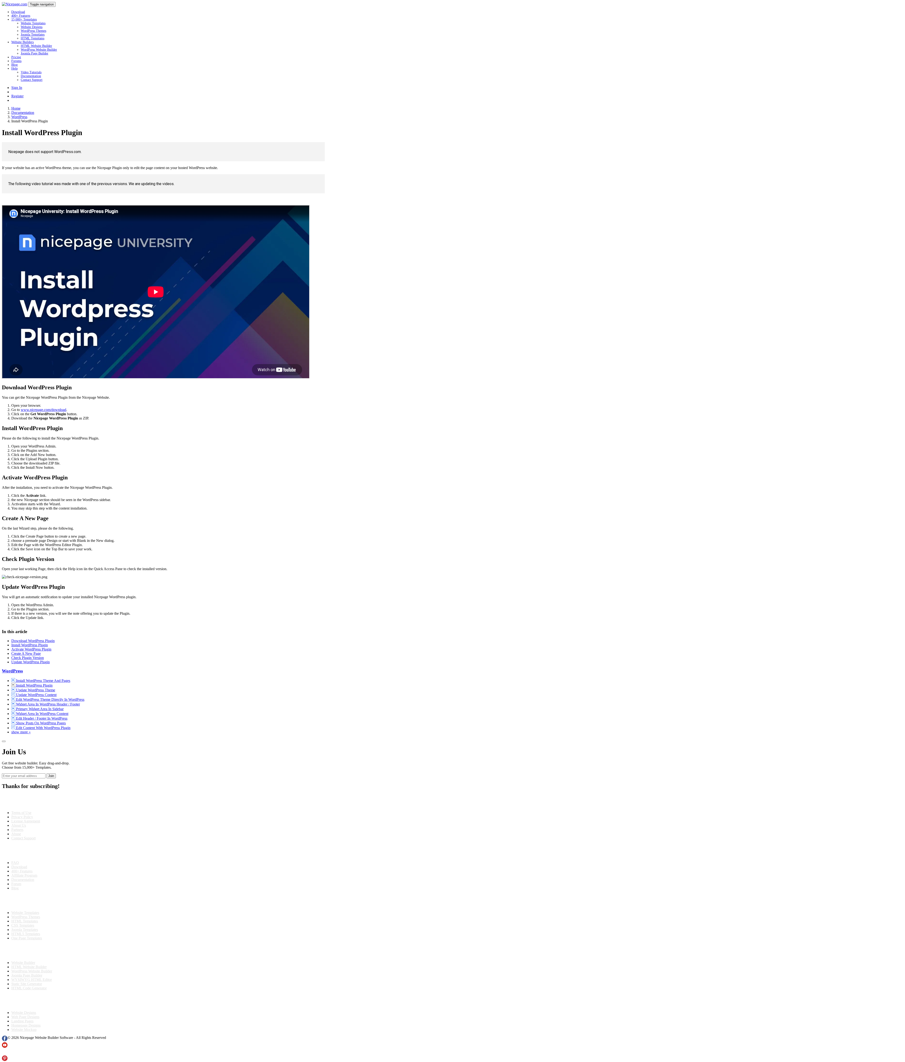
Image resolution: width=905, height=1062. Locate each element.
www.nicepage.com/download (43, 410)
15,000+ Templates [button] (24, 19)
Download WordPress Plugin (33, 641)
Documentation (31, 76)
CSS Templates (22, 925)
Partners (17, 830)
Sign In (16, 88)
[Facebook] (5, 1040)
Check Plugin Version (27, 658)
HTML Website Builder (36, 46)
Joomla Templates (33, 34)
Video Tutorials (31, 72)
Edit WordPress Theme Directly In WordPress (49, 699)
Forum (16, 884)
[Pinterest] (5, 1060)
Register (17, 96)
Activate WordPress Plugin (31, 649)
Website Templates (33, 23)
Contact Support (31, 80)
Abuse (16, 834)
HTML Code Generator (29, 988)
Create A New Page (26, 653)
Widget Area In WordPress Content (41, 714)
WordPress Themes (33, 31)
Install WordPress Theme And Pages (42, 681)
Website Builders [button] (22, 42)
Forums (16, 61)
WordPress (12, 670)
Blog (14, 64)
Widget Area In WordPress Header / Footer (47, 704)
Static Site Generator (26, 984)
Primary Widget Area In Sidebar (39, 709)
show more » (21, 732)
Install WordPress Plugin (29, 645)
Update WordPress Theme (35, 690)
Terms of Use (21, 813)
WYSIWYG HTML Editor (31, 980)
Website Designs (31, 27)
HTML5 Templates (25, 934)
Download (18, 12)
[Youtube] (5, 1047)
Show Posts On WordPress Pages (40, 723)
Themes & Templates (27, 900)
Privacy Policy (22, 817)
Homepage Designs (26, 1025)
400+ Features (20, 15)
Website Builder (23, 963)
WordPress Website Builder (39, 49)
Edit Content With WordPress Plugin (42, 728)
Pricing (16, 57)
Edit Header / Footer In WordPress (41, 718)
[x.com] (5, 1053)
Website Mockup (24, 1030)
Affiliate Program (24, 875)
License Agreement (25, 821)
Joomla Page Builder (34, 53)
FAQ (15, 863)
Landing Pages (22, 1021)
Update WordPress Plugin (30, 662)
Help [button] (14, 68)
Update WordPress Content (36, 695)
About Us (18, 825)
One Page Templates (26, 938)
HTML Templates (32, 38)
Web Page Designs (25, 1017)
